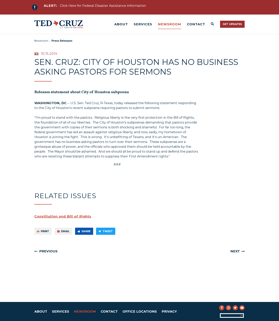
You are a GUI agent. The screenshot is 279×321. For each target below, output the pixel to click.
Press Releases (62, 40)
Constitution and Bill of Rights (62, 216)
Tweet (108, 231)
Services (143, 24)
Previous (48, 251)
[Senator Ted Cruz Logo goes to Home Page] (58, 24)
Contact (196, 24)
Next (235, 251)
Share (86, 231)
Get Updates (232, 24)
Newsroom (169, 24)
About (121, 24)
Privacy (169, 311)
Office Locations (140, 311)
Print (45, 231)
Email (65, 231)
